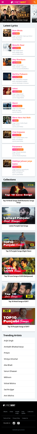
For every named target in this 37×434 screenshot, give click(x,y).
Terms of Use (6, 418)
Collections (30, 411)
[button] (3, 2)
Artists (11, 411)
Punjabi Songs (17, 412)
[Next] (34, 14)
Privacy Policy (16, 418)
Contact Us (25, 418)
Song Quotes (23, 412)
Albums (5, 411)
